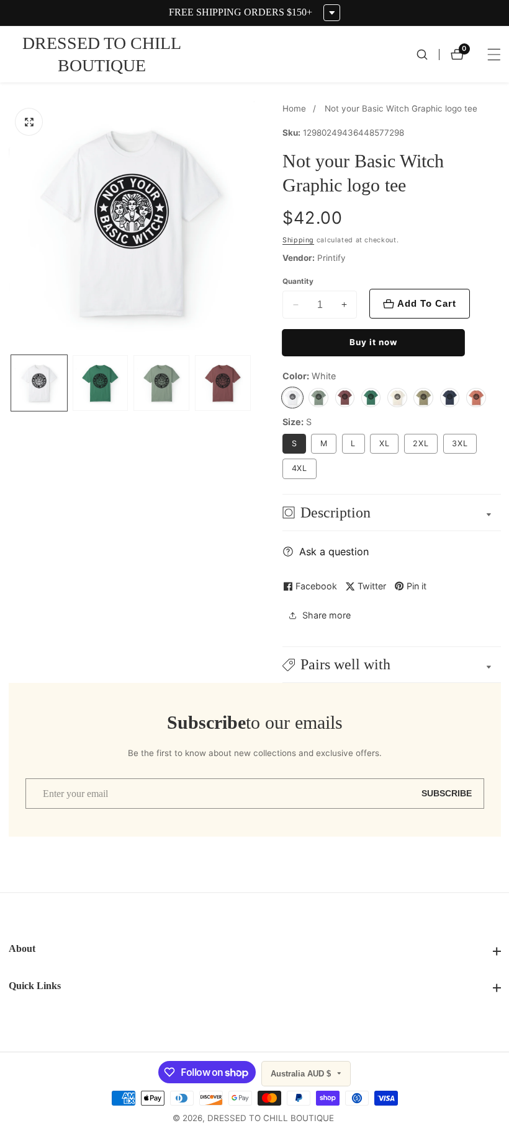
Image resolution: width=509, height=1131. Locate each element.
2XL (421, 443)
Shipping (298, 240)
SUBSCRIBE (446, 793)
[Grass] (371, 398)
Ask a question (334, 551)
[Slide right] (251, 383)
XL (384, 443)
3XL (460, 443)
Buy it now (373, 342)
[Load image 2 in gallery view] (100, 383)
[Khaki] (423, 398)
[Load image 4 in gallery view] (223, 383)
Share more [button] (326, 615)
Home (294, 108)
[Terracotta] (476, 398)
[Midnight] (450, 398)
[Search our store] (428, 54)
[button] (391, 664)
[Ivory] (397, 398)
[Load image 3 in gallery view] (161, 383)
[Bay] (318, 398)
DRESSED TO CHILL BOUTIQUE (270, 1118)
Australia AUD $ (302, 1073)
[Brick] (345, 398)
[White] (292, 398)
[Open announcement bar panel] (331, 12)
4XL (300, 468)
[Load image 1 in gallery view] (39, 383)
